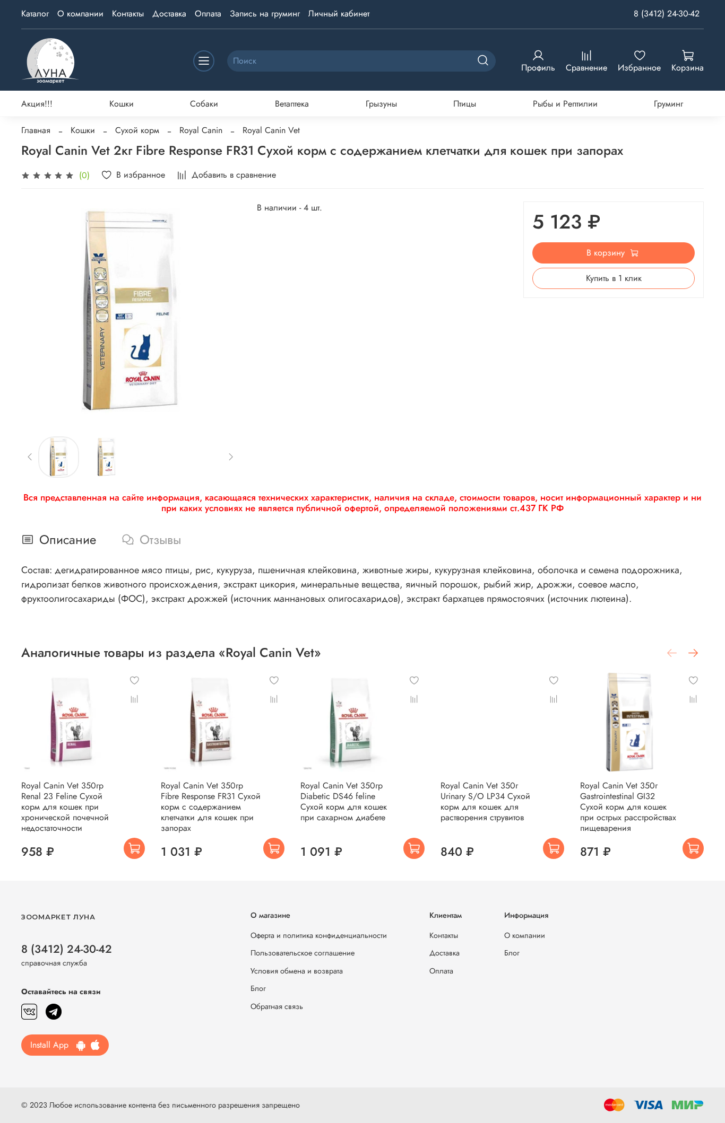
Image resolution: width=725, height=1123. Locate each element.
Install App (53, 1045)
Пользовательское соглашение (303, 952)
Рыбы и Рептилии (565, 104)
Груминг (668, 104)
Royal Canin (200, 130)
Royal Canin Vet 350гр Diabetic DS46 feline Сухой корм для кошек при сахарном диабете (343, 801)
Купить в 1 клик (614, 278)
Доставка (169, 13)
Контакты (128, 13)
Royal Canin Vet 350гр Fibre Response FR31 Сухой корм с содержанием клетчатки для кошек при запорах (211, 806)
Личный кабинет (338, 13)
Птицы (464, 104)
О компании (80, 13)
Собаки (204, 104)
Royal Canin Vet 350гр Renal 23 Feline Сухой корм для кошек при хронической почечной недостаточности (65, 806)
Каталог (35, 13)
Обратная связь (277, 1006)
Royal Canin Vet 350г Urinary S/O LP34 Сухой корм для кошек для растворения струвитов (485, 801)
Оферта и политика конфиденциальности (319, 935)
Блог (258, 988)
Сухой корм (137, 130)
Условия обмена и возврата (297, 971)
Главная (35, 130)
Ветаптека (292, 104)
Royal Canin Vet (271, 130)
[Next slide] (223, 310)
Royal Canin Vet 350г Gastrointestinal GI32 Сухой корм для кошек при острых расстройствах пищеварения (628, 806)
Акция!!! (37, 104)
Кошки (121, 104)
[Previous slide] (38, 310)
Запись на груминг (265, 13)
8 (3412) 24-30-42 (667, 13)
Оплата (208, 13)
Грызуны (381, 104)
